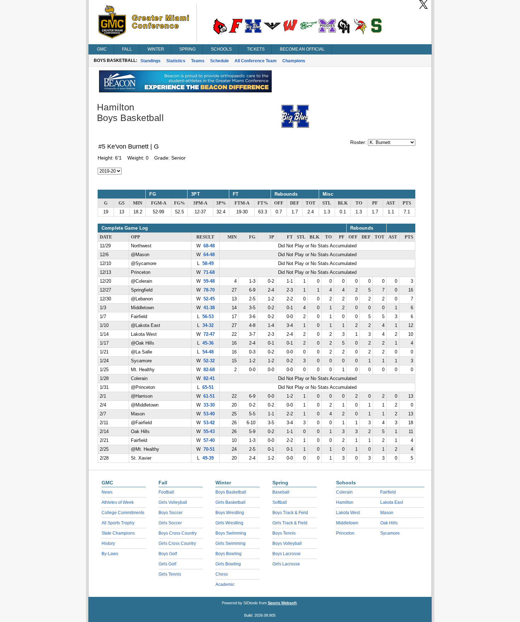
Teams (197, 60)
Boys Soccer (170, 512)
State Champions (118, 533)
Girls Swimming (230, 543)
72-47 (209, 334)
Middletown (347, 522)
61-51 (209, 396)
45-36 (208, 343)
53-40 (209, 413)
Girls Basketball (230, 502)
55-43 (209, 431)
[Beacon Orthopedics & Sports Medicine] (185, 90)
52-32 (209, 360)
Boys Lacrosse (286, 553)
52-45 (209, 298)
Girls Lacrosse (286, 563)
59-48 (209, 281)
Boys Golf (167, 553)
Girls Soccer (170, 522)
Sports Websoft (282, 603)
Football (166, 492)
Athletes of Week (118, 502)
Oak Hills (389, 522)
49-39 (208, 458)
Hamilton (344, 502)
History (108, 543)
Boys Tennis (284, 533)
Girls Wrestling (229, 522)
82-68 (209, 369)
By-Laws (110, 553)
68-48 (209, 245)
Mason (386, 512)
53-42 (209, 422)
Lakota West (348, 512)
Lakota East (391, 502)
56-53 (208, 316)
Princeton (345, 533)
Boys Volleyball (287, 543)
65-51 (208, 387)
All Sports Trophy (118, 522)
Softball (279, 502)
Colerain (344, 492)
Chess (221, 574)
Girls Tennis (169, 574)
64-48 (209, 254)
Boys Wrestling (229, 512)
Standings (150, 60)
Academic (225, 584)
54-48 (208, 352)
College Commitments (123, 512)
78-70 (209, 290)
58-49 (208, 263)
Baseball (280, 492)
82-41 (209, 378)
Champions (293, 60)
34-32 (208, 325)
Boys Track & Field (290, 512)
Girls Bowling (228, 563)
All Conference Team (256, 60)
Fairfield (388, 492)
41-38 (209, 307)
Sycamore (390, 533)
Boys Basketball (230, 492)
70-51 (209, 449)
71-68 (209, 272)
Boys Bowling (228, 553)
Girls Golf (167, 563)
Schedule (219, 60)
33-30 (209, 405)
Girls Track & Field (289, 522)
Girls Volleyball (172, 502)
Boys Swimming (230, 533)
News (107, 492)
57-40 (209, 440)
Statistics (175, 60)
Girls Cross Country (177, 543)
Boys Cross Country (177, 533)
